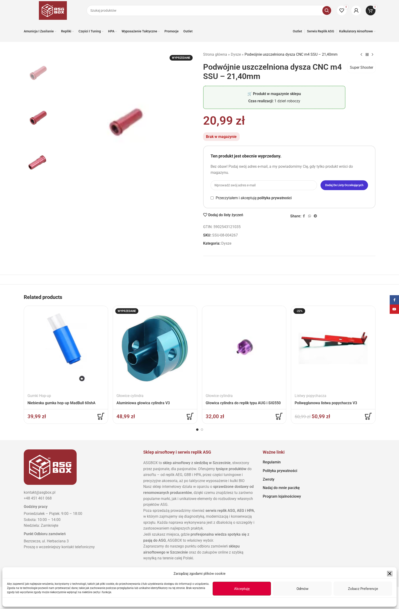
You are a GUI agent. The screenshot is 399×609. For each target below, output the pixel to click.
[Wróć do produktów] (367, 55)
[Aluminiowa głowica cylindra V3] (155, 348)
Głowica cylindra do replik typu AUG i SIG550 (243, 403)
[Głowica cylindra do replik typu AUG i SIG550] (244, 348)
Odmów (302, 589)
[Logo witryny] (53, 10)
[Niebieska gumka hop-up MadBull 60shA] (66, 348)
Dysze (236, 54)
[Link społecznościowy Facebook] (304, 216)
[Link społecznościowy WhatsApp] (309, 216)
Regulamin (272, 462)
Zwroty (268, 479)
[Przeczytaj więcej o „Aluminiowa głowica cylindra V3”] (190, 416)
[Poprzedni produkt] (361, 55)
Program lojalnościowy (282, 496)
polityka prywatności (274, 198)
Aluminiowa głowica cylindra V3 (143, 403)
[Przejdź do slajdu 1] (197, 429)
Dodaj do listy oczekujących (344, 185)
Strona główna (215, 54)
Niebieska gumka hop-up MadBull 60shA (61, 403)
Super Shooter (361, 67)
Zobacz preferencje (363, 589)
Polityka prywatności (280, 471)
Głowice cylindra (129, 395)
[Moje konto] (356, 10)
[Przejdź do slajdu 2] (202, 429)
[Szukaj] (326, 10)
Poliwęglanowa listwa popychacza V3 (326, 403)
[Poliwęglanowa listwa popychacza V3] (333, 348)
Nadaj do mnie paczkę (281, 488)
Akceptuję (242, 589)
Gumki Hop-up (39, 395)
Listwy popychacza (310, 395)
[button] (389, 573)
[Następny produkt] (372, 55)
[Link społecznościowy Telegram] (315, 216)
